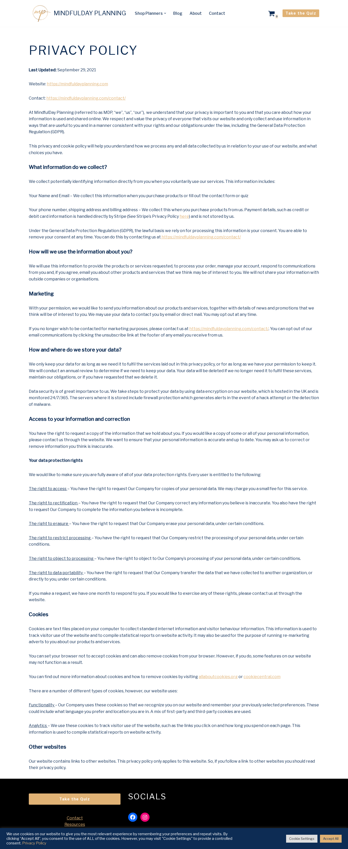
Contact (217, 13)
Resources (74, 824)
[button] (165, 13)
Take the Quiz (301, 13)
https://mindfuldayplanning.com (77, 84)
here (184, 216)
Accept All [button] (331, 839)
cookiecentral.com (262, 676)
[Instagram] (145, 817)
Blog (177, 13)
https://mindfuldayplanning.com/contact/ (86, 98)
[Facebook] (132, 817)
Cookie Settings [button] (301, 839)
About (196, 13)
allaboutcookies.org (218, 676)
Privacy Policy (34, 843)
